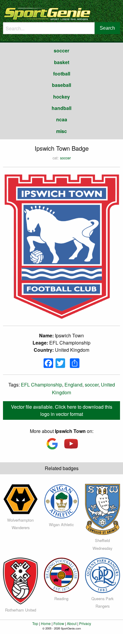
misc (61, 131)
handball (61, 108)
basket (61, 62)
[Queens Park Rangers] (102, 574)
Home (46, 623)
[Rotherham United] (20, 580)
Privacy (85, 623)
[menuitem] (61, 50)
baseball (61, 84)
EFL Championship (41, 384)
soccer (61, 50)
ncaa (61, 119)
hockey (61, 96)
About (71, 623)
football (61, 73)
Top (35, 623)
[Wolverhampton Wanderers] (20, 498)
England (73, 384)
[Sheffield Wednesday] (102, 508)
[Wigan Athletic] (61, 500)
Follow (58, 623)
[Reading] (61, 574)
